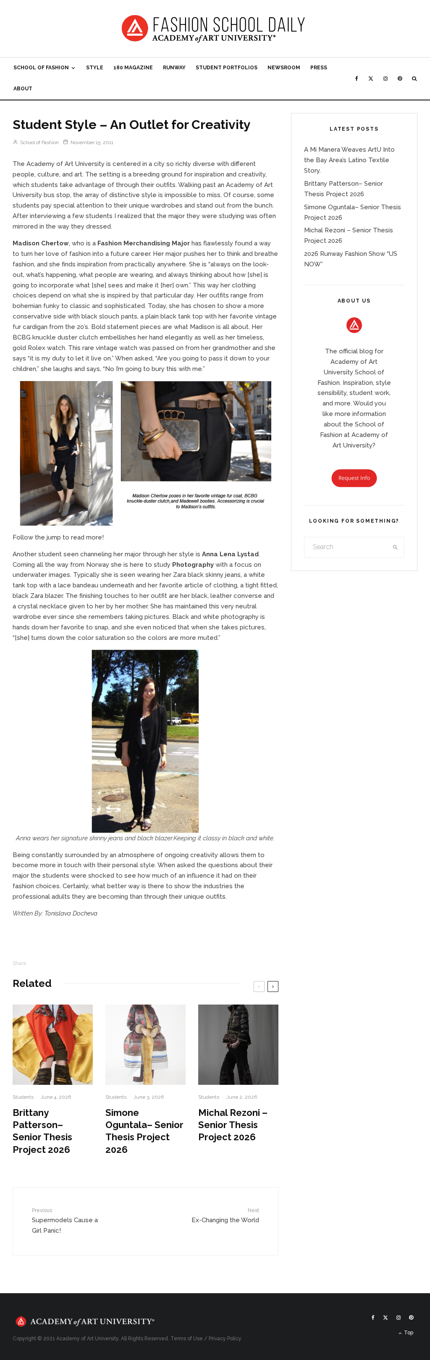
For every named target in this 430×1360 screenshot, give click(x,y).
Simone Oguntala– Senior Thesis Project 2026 (144, 1131)
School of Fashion (41, 68)
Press (318, 68)
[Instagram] (385, 79)
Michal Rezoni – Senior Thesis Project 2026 (232, 1125)
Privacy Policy (225, 1339)
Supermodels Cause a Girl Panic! (65, 1220)
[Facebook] (356, 79)
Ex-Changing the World (225, 1215)
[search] (395, 547)
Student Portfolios (226, 68)
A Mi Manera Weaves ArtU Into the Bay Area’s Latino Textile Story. (349, 160)
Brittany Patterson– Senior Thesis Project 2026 (42, 1131)
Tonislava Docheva (71, 913)
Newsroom (283, 68)
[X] (370, 79)
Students (23, 1097)
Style (94, 68)
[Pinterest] (400, 79)
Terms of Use (186, 1339)
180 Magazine (133, 68)
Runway (174, 68)
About (22, 89)
